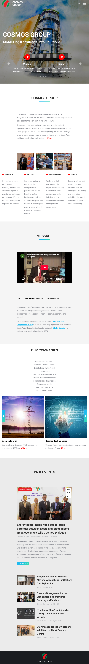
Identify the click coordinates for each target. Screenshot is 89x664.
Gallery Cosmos (42, 621)
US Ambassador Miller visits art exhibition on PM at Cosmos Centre (54, 630)
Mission (27, 64)
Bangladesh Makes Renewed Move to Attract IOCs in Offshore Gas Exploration (54, 580)
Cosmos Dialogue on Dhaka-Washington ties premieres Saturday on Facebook (52, 597)
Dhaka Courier (59, 328)
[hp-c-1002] (63, 161)
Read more (22, 563)
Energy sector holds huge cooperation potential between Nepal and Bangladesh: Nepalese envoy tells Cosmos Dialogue (43, 528)
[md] (44, 161)
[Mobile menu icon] (84, 3)
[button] (40, 76)
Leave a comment (51, 537)
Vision (62, 64)
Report (39, 587)
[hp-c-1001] (25, 161)
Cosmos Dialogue (25, 489)
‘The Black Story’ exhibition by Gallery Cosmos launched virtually (53, 613)
